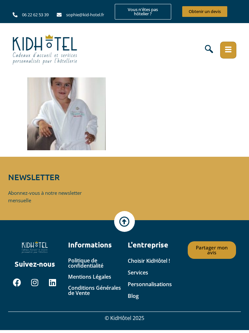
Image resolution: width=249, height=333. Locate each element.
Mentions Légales (89, 276)
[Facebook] (17, 282)
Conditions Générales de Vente (94, 290)
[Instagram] (35, 282)
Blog (133, 296)
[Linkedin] (52, 282)
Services (138, 272)
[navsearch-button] (209, 50)
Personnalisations (150, 284)
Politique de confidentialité (85, 263)
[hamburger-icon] (228, 50)
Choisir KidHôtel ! (149, 260)
